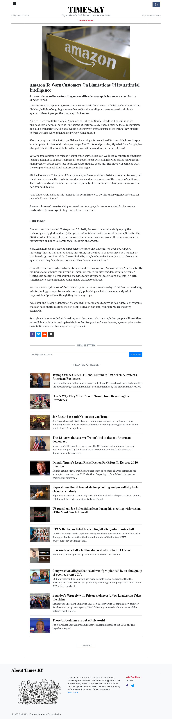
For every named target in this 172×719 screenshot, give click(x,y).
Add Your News (86, 20)
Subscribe (135, 354)
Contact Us (35, 714)
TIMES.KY (86, 9)
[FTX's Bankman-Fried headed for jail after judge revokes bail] (40, 534)
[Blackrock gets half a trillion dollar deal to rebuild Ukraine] (40, 555)
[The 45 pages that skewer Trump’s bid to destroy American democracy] (40, 443)
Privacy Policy (54, 714)
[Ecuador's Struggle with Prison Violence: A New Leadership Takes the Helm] (40, 601)
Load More (86, 645)
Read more (73, 692)
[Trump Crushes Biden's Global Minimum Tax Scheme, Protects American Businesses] (40, 380)
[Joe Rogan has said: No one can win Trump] (40, 422)
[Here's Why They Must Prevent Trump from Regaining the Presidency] (40, 401)
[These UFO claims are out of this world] (40, 625)
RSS (131, 680)
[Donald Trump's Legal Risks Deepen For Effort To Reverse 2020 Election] (40, 467)
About (44, 714)
